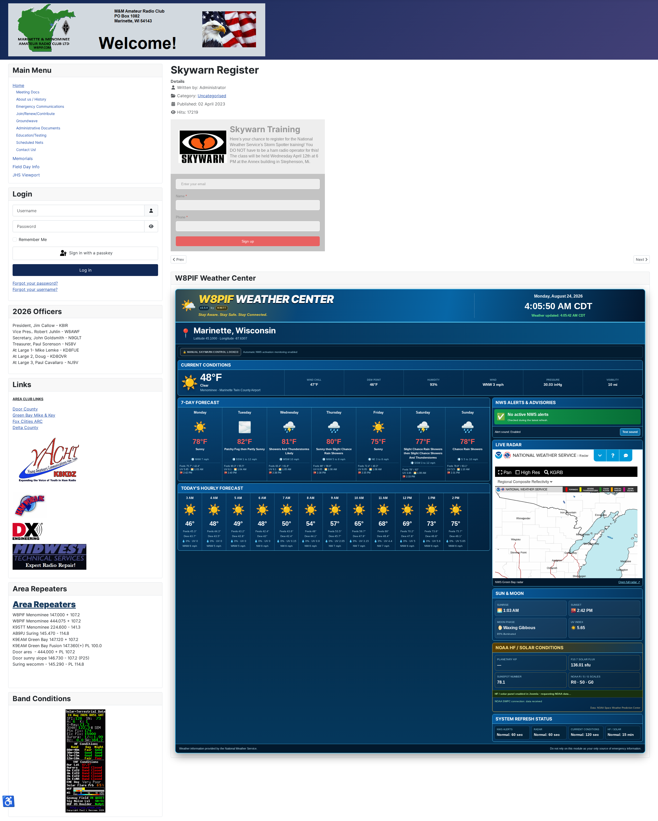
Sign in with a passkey (90, 252)
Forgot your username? (35, 289)
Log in (85, 270)
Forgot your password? (35, 283)
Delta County (25, 427)
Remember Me (33, 239)
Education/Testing (31, 135)
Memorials (23, 158)
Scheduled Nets (29, 142)
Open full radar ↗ (629, 582)
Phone (182, 217)
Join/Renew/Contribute (35, 113)
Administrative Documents (38, 128)
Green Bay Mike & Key (34, 415)
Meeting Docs (27, 92)
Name (181, 196)
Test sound (630, 431)
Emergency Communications (40, 106)
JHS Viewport (26, 174)
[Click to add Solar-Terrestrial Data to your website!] (85, 761)
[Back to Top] (649, 811)
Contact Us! (26, 149)
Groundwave (27, 121)
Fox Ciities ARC (28, 421)
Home (18, 85)
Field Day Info (26, 166)
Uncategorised (212, 95)
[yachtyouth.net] (49, 460)
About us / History (31, 99)
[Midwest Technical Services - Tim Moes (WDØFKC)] (49, 556)
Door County (25, 409)
